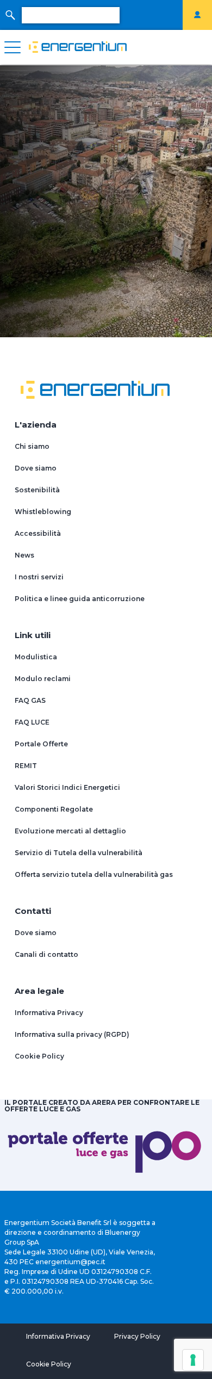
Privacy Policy (137, 1336)
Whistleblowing (43, 512)
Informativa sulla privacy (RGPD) (72, 1034)
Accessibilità (38, 533)
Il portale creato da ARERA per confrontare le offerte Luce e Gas (101, 1105)
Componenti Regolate (54, 809)
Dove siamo (36, 468)
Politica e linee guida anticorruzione (80, 599)
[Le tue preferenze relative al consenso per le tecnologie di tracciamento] (193, 1360)
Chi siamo (32, 446)
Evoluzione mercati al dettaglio (70, 831)
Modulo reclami (43, 679)
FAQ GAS (30, 700)
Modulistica (36, 657)
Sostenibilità (37, 490)
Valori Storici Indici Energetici (67, 787)
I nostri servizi (39, 577)
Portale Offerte (41, 744)
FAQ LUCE (32, 722)
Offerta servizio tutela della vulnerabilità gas (94, 874)
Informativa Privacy (49, 1013)
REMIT (26, 766)
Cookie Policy (39, 1056)
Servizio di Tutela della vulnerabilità (78, 853)
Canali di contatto (46, 954)
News (24, 555)
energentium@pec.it (70, 1262)
